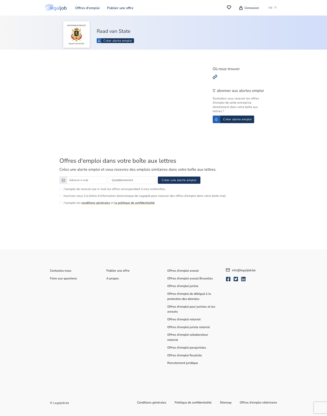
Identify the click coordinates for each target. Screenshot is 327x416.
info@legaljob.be (243, 270)
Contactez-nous (60, 271)
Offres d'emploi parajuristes (186, 348)
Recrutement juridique (182, 363)
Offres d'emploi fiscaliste (184, 355)
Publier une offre (120, 8)
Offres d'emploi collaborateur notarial (187, 337)
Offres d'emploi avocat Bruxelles (190, 278)
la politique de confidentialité (134, 203)
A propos (112, 278)
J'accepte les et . (109, 203)
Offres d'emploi (87, 8)
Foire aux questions (63, 278)
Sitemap (225, 402)
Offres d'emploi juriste (182, 286)
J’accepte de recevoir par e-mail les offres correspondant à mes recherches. (115, 189)
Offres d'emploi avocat (183, 271)
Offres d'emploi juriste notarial (188, 327)
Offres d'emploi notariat (184, 319)
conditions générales (95, 203)
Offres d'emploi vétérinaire (258, 402)
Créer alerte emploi (117, 41)
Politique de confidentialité (193, 402)
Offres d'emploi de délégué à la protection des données (189, 296)
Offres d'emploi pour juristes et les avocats (191, 309)
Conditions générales (151, 402)
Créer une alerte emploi (179, 180)
